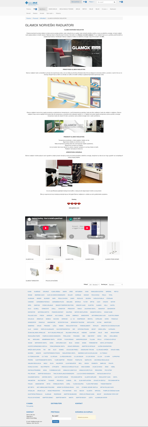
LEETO (91, 397)
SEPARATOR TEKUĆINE (77, 322)
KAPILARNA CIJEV (61, 343)
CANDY (72, 298)
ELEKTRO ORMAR (113, 315)
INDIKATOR (101, 308)
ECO (77, 387)
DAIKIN (65, 291)
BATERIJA (78, 302)
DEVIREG (30, 353)
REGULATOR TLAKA (104, 377)
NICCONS (56, 319)
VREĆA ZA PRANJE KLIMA (86, 394)
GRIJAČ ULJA (41, 391)
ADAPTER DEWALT (48, 397)
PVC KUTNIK (108, 370)
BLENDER (47, 298)
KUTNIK (99, 322)
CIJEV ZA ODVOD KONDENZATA (56, 295)
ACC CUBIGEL (59, 315)
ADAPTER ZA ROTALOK (88, 346)
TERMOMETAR (93, 343)
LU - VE (72, 319)
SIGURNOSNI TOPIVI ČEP (111, 394)
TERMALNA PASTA (58, 384)
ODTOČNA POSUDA (83, 329)
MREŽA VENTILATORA (34, 350)
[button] (76, 1)
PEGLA (104, 295)
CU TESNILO (103, 353)
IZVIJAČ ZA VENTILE (99, 380)
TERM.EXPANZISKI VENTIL (57, 346)
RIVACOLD (42, 322)
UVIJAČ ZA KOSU (97, 367)
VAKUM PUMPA (115, 332)
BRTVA (92, 302)
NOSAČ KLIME (108, 312)
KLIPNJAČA (112, 329)
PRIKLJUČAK (66, 336)
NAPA (53, 298)
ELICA (51, 363)
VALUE (100, 332)
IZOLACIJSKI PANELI (72, 350)
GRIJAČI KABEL (115, 350)
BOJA (70, 343)
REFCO (116, 291)
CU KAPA (107, 356)
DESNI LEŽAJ (102, 329)
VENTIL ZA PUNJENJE (106, 343)
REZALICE (80, 298)
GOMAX (77, 343)
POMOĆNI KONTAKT (57, 312)
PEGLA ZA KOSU (63, 298)
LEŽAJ (54, 326)
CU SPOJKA (54, 356)
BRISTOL (90, 319)
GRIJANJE (46, 291)
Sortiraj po (104, 284)
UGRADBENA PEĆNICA (42, 302)
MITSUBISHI (78, 291)
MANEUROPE (85, 315)
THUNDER (51, 380)
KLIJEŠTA (89, 391)
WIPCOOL (98, 391)
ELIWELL (36, 308)
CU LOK (100, 356)
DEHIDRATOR (111, 308)
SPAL (105, 336)
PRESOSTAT (71, 308)
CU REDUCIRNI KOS (65, 356)
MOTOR (113, 302)
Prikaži (86, 284)
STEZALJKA (31, 391)
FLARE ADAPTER (59, 360)
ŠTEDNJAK (110, 298)
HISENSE (84, 332)
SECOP (93, 329)
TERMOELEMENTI (85, 326)
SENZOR (38, 353)
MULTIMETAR (42, 380)
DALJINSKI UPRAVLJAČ (72, 332)
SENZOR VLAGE (80, 305)
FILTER (85, 302)
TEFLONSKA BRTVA (76, 377)
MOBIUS (48, 319)
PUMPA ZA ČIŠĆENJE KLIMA (111, 391)
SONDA (84, 343)
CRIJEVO (105, 302)
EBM (83, 336)
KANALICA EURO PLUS (85, 370)
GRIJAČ (39, 326)
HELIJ (105, 305)
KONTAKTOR (31, 312)
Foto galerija (29, 406)
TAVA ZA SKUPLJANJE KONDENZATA (63, 373)
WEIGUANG (36, 339)
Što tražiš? (55, 416)
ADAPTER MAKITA (61, 397)
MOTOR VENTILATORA (81, 312)
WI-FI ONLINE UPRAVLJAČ (55, 332)
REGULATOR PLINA (71, 326)
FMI (44, 350)
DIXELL (54, 308)
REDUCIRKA (98, 370)
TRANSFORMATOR (106, 384)
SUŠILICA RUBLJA (99, 298)
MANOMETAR (51, 322)
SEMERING (31, 326)
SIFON (48, 384)
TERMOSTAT (45, 308)
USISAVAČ (31, 302)
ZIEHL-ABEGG (114, 336)
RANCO (80, 308)
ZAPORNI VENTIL (47, 377)
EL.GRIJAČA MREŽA (102, 350)
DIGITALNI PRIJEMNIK (34, 370)
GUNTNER (92, 332)
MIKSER (39, 298)
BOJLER (70, 295)
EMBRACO (76, 315)
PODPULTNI (78, 360)
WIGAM (30, 295)
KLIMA (29, 291)
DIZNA (51, 343)
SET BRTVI (31, 387)
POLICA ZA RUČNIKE (34, 397)
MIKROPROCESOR (81, 339)
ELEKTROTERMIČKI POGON (52, 353)
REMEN (61, 326)
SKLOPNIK (69, 312)
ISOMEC (61, 350)
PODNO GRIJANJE (47, 305)
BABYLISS (103, 363)
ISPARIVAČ (65, 319)
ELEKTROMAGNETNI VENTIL (44, 360)
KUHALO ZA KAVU (33, 367)
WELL (80, 363)
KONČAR (86, 295)
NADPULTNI (88, 360)
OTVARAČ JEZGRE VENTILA (90, 387)
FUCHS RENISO (68, 339)
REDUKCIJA (60, 380)
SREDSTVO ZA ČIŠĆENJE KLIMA (110, 326)
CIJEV (98, 302)
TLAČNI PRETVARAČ (92, 384)
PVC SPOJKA (31, 373)
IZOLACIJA (31, 319)
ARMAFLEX (40, 319)
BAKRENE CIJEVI (39, 295)
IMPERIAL (108, 291)
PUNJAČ (30, 384)
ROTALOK (95, 326)
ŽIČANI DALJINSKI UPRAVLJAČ (36, 332)
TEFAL (110, 295)
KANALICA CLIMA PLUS (70, 370)
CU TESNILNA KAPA (33, 356)
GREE (71, 291)
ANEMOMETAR (39, 384)
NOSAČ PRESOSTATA (54, 391)
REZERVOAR (57, 394)
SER (74, 329)
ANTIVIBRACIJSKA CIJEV (99, 315)
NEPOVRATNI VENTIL (41, 343)
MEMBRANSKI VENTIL (48, 339)
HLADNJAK (31, 298)
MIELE (45, 363)
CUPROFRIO (116, 356)
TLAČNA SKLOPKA (78, 384)
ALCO (29, 308)
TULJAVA (92, 339)
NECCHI (81, 391)
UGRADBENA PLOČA (58, 302)
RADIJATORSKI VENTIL (68, 353)
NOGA (45, 370)
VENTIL (115, 377)
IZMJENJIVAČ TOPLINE (87, 350)
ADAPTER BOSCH (81, 397)
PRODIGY (70, 360)
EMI (49, 350)
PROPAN (30, 360)
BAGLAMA (69, 302)
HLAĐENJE (37, 291)
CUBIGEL (68, 380)
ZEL (75, 380)
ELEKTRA (91, 305)
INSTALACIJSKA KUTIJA (104, 373)
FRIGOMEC (76, 336)
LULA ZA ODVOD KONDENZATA (85, 373)
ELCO (54, 350)
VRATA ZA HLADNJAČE (47, 329)
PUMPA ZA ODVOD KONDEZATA (51, 336)
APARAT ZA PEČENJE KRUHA (65, 387)
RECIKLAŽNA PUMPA (34, 336)
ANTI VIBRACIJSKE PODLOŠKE (45, 387)
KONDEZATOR (32, 322)
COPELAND (98, 319)
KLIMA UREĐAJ (55, 291)
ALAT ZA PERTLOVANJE (61, 377)
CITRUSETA (55, 367)
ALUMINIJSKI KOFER (101, 397)
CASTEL (112, 305)
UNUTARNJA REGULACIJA (101, 360)
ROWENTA (95, 363)
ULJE (29, 329)
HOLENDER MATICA (33, 377)
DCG (75, 391)
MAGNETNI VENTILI (95, 312)
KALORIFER (59, 363)
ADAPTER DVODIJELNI (44, 373)
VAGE (106, 332)
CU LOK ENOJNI (78, 356)
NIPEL (29, 305)
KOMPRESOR (81, 319)
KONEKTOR (61, 308)
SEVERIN (88, 298)
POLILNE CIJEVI (32, 315)
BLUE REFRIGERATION (63, 329)
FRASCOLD (114, 319)
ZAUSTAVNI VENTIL (90, 308)
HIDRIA (99, 336)
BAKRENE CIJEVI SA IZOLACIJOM (87, 353)
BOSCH (87, 363)
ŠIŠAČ (106, 367)
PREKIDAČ (47, 326)
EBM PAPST (91, 336)
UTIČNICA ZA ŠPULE (110, 339)
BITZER (59, 339)
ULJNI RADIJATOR (71, 363)
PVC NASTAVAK (67, 391)
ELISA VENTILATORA (85, 380)
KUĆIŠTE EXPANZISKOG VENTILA (37, 346)
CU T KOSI (45, 356)
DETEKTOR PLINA (63, 322)
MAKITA (71, 397)
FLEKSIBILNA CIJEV (55, 370)
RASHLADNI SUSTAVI (97, 291)
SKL (29, 339)
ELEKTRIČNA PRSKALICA (35, 394)
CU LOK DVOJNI (90, 356)
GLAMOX (98, 305)
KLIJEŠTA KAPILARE (90, 377)
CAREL (68, 384)
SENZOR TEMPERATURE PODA (64, 305)
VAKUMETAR (31, 380)
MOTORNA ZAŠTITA (43, 312)
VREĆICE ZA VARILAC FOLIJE (70, 367)
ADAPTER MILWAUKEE (70, 394)
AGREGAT (49, 315)
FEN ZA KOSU (95, 295)
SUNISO (36, 329)
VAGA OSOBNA (85, 367)
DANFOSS (37, 305)
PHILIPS (111, 363)
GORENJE (78, 295)
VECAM (30, 343)
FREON (42, 315)
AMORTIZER (107, 322)
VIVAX (86, 291)
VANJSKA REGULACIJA (34, 363)
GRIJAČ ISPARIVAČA (73, 346)
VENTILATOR (90, 322)
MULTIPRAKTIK (45, 367)
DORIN (68, 315)
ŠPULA (99, 339)
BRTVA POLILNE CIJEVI (107, 387)
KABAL (113, 367)
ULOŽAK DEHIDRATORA (104, 346)
